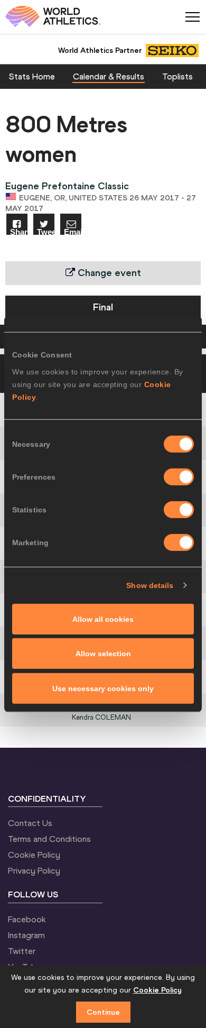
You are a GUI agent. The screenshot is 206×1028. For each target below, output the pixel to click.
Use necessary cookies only (103, 688)
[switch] (179, 476)
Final (103, 307)
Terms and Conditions (49, 838)
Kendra (101, 717)
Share (18, 231)
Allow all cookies (103, 618)
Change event (108, 273)
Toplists (177, 76)
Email (72, 231)
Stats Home (32, 76)
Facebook (27, 919)
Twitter (21, 951)
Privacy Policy (34, 870)
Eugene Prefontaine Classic (67, 186)
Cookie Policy (34, 854)
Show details (149, 585)
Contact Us (30, 823)
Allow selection (103, 653)
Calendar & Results (108, 76)
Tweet (45, 231)
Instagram (26, 935)
